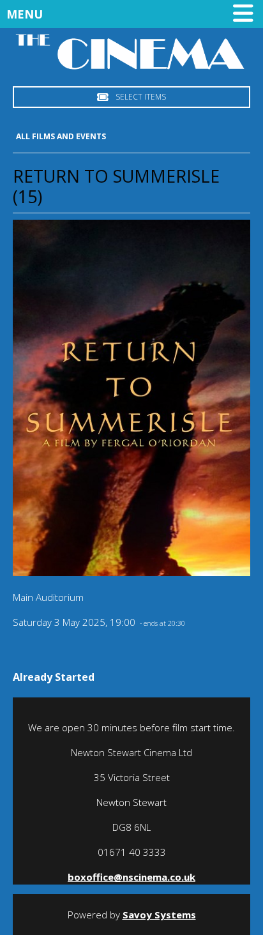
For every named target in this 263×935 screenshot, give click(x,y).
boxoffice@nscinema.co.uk (131, 876)
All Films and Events (61, 136)
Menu (24, 14)
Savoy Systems (159, 914)
